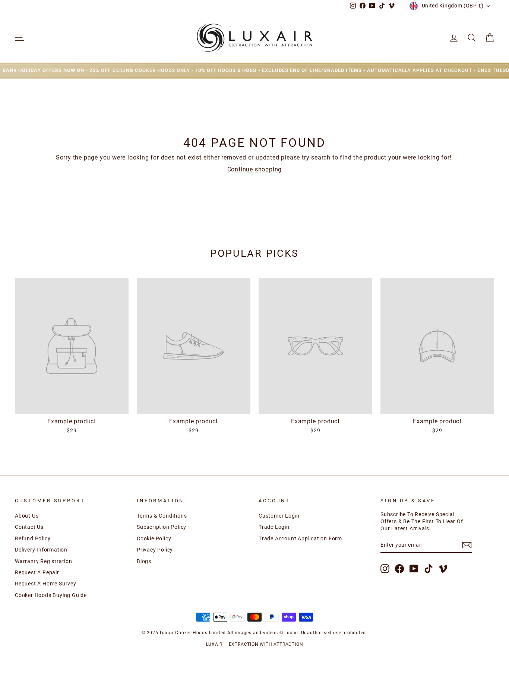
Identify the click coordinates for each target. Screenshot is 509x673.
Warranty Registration (43, 561)
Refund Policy (32, 538)
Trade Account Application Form (300, 538)
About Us (26, 516)
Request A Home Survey (45, 584)
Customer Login (279, 516)
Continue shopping (254, 169)
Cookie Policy (154, 538)
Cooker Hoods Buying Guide (51, 595)
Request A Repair (37, 572)
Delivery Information (41, 550)
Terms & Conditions (162, 516)
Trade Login (274, 527)
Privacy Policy (155, 550)
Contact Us (29, 527)
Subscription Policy (161, 527)
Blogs (144, 561)
